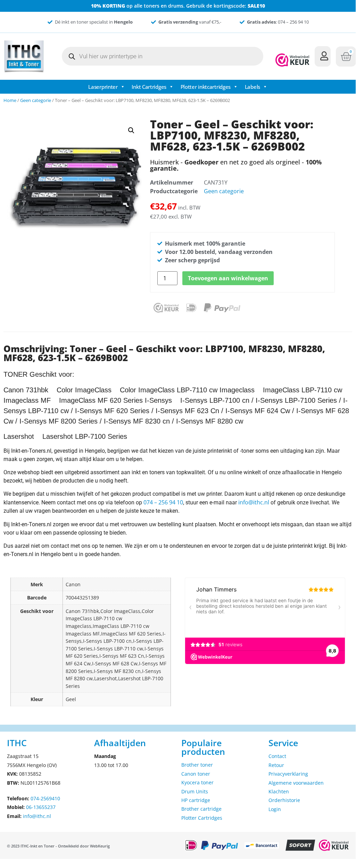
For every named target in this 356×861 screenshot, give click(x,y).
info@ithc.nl (253, 502)
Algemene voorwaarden (296, 782)
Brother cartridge (201, 808)
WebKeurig (100, 846)
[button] (131, 130)
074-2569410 (45, 798)
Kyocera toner (197, 782)
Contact (277, 756)
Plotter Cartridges (201, 818)
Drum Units (194, 791)
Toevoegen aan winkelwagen (228, 278)
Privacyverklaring (288, 773)
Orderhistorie (284, 800)
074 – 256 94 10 (163, 502)
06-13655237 (41, 807)
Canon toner (195, 773)
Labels (252, 86)
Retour (276, 765)
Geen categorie (35, 100)
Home (9, 100)
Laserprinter (102, 86)
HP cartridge (195, 800)
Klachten (278, 791)
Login (274, 809)
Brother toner (197, 764)
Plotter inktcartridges (206, 86)
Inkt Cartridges (149, 86)
